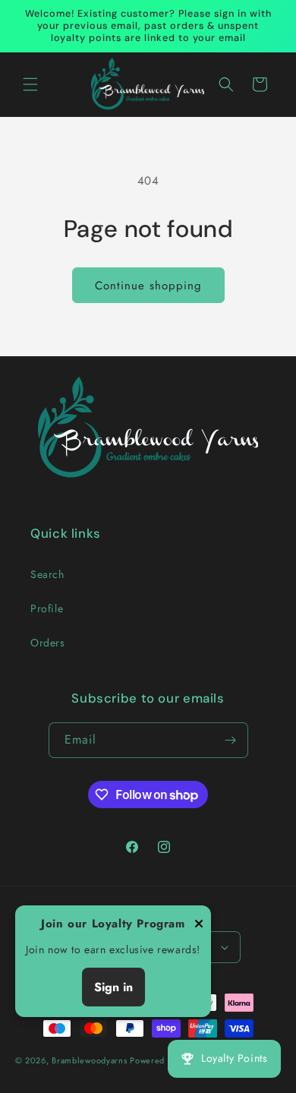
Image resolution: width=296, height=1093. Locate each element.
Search (47, 574)
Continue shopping (148, 285)
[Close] (199, 924)
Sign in (113, 987)
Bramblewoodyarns (89, 1060)
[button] (30, 84)
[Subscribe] (230, 740)
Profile (46, 608)
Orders (47, 642)
